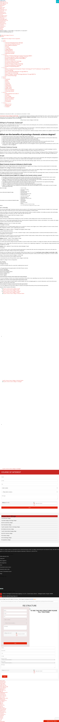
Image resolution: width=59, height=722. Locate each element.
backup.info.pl (2, 699)
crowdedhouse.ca (3, 700)
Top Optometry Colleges (6, 518)
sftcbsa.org (2, 18)
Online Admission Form (4, 556)
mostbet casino (3, 682)
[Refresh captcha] (34, 504)
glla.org (1, 691)
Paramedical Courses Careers (5, 567)
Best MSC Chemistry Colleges (6, 533)
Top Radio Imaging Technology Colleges (8, 520)
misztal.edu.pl (2, 693)
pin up (1, 6)
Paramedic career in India (4, 569)
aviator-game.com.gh (4, 2)
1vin (0, 720)
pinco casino (2, 697)
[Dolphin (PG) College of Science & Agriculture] (8, 35)
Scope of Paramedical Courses (5, 571)
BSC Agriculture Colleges (6, 539)
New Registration (3, 562)
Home (1, 112)
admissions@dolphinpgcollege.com (10, 596)
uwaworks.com (3, 12)
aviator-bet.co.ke (3, 1)
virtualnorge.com (3, 13)
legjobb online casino (4, 698)
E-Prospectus (13, 33)
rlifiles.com (2, 8)
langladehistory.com (3, 692)
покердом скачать (3, 15)
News (1, 565)
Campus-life (2, 558)
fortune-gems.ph (3, 708)
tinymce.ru (2, 11)
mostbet (1, 29)
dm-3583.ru (2, 701)
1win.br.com (2, 705)
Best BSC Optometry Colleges (7, 522)
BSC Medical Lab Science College (7, 529)
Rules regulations (3, 560)
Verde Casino (2, 7)
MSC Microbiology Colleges (6, 537)
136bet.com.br (2, 0)
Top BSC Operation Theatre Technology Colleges (10, 526)
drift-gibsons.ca (3, 690)
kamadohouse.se (3, 16)
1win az (1, 14)
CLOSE (57, 1)
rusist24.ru (2, 24)
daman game (2, 680)
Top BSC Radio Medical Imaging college (8, 531)
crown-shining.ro (3, 4)
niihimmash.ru (2, 22)
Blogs (5, 112)
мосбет (1, 28)
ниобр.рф (2, 27)
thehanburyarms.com (4, 20)
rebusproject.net (3, 23)
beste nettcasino (3, 695)
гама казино (2, 721)
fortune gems (2, 683)
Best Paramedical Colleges (6, 524)
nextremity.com (3, 694)
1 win (1, 719)
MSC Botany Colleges (5, 535)
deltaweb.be (2, 5)
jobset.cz (1, 704)
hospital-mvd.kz (3, 709)
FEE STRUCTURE (6, 33)
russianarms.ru (2, 26)
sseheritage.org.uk (3, 9)
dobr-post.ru (2, 707)
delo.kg (1, 706)
